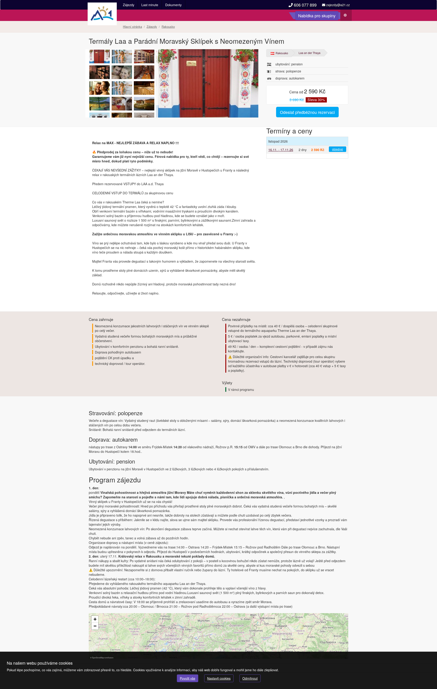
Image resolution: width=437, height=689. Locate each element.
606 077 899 (305, 5)
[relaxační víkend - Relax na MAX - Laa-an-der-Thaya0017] (144, 56)
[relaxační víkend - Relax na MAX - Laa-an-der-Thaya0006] (99, 88)
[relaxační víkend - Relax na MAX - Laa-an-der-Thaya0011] (99, 72)
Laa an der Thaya (309, 53)
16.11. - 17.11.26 (280, 149)
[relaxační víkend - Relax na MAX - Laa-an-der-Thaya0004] (99, 103)
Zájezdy (128, 5)
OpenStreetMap (98, 657)
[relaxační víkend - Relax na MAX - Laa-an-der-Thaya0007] (121, 56)
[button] (94, 619)
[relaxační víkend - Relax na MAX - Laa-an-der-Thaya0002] (121, 72)
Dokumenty (173, 5)
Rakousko (281, 53)
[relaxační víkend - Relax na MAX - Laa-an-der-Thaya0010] (174, 83)
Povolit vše (187, 678)
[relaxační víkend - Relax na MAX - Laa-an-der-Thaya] (121, 88)
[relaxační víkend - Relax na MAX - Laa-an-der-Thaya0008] (144, 88)
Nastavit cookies (219, 678)
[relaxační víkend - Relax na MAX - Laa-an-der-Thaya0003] (144, 103)
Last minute (149, 5)
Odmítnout (250, 678)
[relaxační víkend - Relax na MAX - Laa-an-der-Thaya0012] (144, 72)
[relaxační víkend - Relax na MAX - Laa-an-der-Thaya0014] (121, 103)
